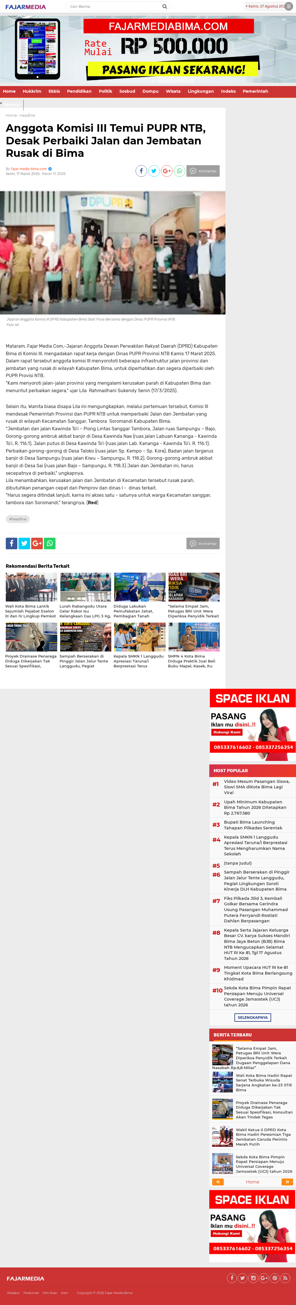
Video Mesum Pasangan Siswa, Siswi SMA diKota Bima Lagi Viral (257, 787)
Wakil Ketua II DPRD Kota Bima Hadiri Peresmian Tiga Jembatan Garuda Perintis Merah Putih (263, 1137)
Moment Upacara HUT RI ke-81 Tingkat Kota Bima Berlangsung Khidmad (258, 973)
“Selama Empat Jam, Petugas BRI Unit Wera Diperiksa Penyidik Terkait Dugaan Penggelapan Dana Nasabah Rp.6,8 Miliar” (251, 1058)
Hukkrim (32, 91)
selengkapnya (253, 1017)
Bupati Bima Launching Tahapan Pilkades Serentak (253, 825)
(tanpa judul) (238, 863)
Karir (64, 1293)
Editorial (12, 104)
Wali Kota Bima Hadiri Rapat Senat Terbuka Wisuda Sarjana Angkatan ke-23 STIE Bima (264, 1082)
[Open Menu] (288, 6)
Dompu (151, 91)
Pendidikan (79, 91)
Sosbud (127, 91)
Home (9, 91)
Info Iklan (50, 1293)
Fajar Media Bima (118, 1293)
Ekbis (54, 91)
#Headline (17, 519)
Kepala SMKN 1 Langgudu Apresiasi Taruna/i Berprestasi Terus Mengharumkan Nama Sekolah (255, 846)
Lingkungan (201, 91)
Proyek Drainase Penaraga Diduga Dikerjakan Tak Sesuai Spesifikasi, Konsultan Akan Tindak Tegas (264, 1110)
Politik (105, 91)
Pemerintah (255, 91)
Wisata (173, 91)
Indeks (228, 91)
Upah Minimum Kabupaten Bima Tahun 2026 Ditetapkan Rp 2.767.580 (255, 807)
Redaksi (13, 1293)
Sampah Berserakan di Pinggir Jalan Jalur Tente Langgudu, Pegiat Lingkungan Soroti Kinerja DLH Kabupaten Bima (257, 881)
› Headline (26, 115)
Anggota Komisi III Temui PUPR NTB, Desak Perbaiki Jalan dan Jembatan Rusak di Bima (106, 140)
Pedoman (31, 1293)
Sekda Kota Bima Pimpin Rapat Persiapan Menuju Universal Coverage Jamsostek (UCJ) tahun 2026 (257, 996)
